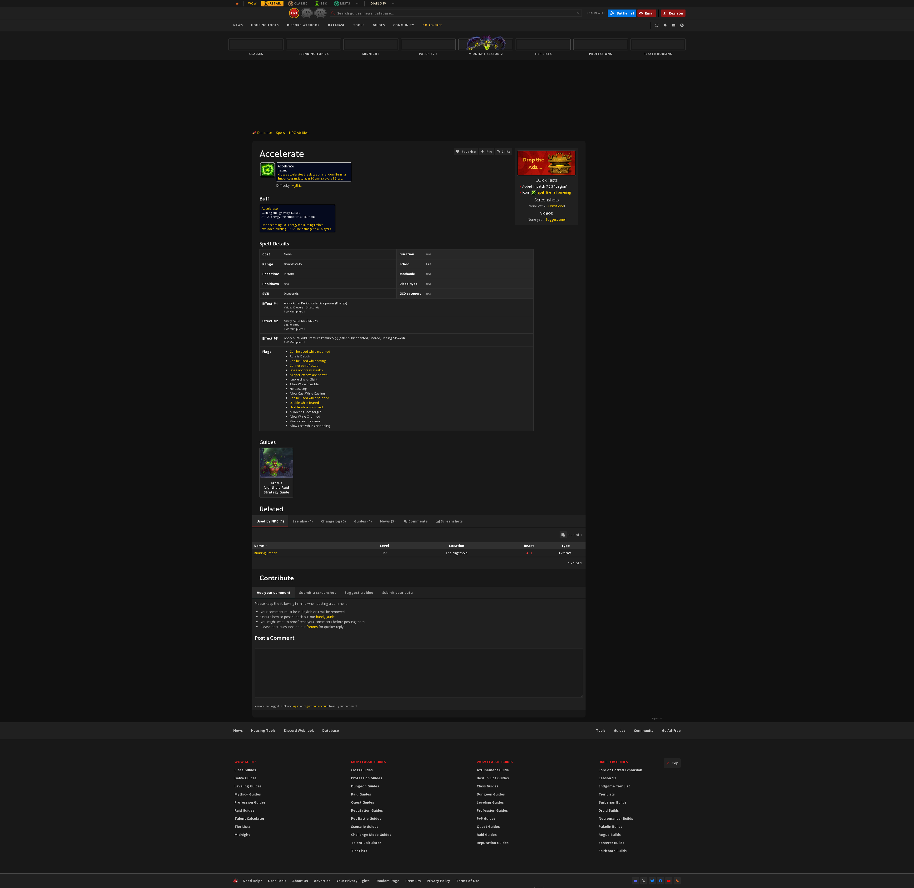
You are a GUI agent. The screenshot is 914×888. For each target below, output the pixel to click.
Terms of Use (467, 880)
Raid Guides (244, 810)
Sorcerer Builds (611, 842)
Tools (601, 730)
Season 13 (607, 778)
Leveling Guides (248, 786)
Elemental (565, 553)
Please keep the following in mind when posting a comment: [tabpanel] (310, 654)
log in (296, 706)
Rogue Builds (610, 834)
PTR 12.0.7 (320, 13)
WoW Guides (245, 762)
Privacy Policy (438, 880)
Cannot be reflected (304, 365)
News (238, 25)
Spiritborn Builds (613, 851)
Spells (280, 132)
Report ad (657, 718)
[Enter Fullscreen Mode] (657, 25)
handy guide (325, 617)
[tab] (270, 521)
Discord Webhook (303, 25)
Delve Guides (245, 778)
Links (506, 151)
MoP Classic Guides (368, 762)
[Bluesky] (652, 880)
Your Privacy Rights (353, 880)
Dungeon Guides (365, 786)
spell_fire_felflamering (554, 192)
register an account (316, 706)
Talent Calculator (249, 818)
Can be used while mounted (310, 351)
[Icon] (267, 169)
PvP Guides (486, 818)
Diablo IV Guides (613, 762)
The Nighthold (456, 553)
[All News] (237, 3)
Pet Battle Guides (366, 818)
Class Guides (245, 770)
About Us (300, 880)
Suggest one (555, 219)
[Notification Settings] (665, 25)
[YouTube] (668, 880)
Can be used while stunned (309, 398)
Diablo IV (383, 3)
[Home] (257, 13)
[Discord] (635, 880)
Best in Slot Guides (493, 778)
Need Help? (252, 880)
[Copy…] (563, 534)
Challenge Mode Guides (371, 834)
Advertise (322, 880)
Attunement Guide (493, 770)
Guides (379, 25)
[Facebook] (660, 880)
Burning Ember (265, 553)
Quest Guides (362, 802)
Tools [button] (358, 25)
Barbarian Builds (612, 802)
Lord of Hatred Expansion (620, 770)
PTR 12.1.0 (306, 13)
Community (403, 25)
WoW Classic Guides (495, 762)
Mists (345, 3)
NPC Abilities (298, 132)
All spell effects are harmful (309, 375)
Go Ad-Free (432, 25)
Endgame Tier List (614, 786)
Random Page (387, 880)
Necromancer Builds (616, 818)
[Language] (682, 25)
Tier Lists (242, 826)
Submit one (555, 206)
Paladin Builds (610, 826)
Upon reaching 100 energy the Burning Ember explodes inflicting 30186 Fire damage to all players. (297, 227)
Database (336, 25)
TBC (324, 3)
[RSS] (677, 880)
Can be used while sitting (308, 361)
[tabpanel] (419, 548)
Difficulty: (283, 185)
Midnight (242, 834)
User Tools (277, 880)
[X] (643, 880)
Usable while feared (304, 402)
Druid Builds (609, 810)
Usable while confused (306, 407)
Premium (413, 880)
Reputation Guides (367, 810)
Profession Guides (250, 802)
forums (312, 627)
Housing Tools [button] (265, 25)
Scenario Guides (364, 826)
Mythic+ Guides (247, 794)
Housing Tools (263, 730)
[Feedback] (673, 25)
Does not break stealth (306, 370)
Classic (301, 3)
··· (358, 3)
